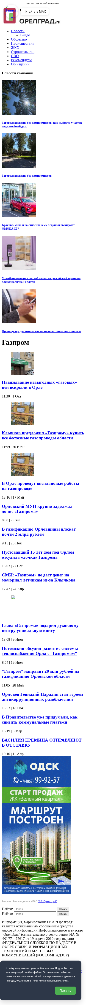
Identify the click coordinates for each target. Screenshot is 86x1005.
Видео (25, 35)
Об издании (20, 64)
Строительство (22, 52)
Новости (18, 31)
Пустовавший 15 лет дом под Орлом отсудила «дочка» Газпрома (38, 555)
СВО (15, 56)
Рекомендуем (21, 60)
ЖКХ (15, 48)
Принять (65, 990)
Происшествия (22, 43)
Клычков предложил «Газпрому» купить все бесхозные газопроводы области (43, 435)
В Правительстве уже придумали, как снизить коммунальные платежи (40, 720)
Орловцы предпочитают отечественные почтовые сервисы (41, 331)
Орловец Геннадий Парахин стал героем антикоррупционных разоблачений (42, 697)
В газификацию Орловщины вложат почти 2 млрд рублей (39, 532)
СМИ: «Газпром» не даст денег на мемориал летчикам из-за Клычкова (38, 577)
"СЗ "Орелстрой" (47, 901)
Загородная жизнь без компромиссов (27, 175)
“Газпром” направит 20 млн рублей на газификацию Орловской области (40, 674)
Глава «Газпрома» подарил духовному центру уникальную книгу (40, 628)
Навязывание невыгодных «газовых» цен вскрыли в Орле (39, 385)
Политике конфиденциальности (50, 980)
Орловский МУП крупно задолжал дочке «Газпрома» (37, 509)
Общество (19, 39)
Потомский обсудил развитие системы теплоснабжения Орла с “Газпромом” (40, 651)
